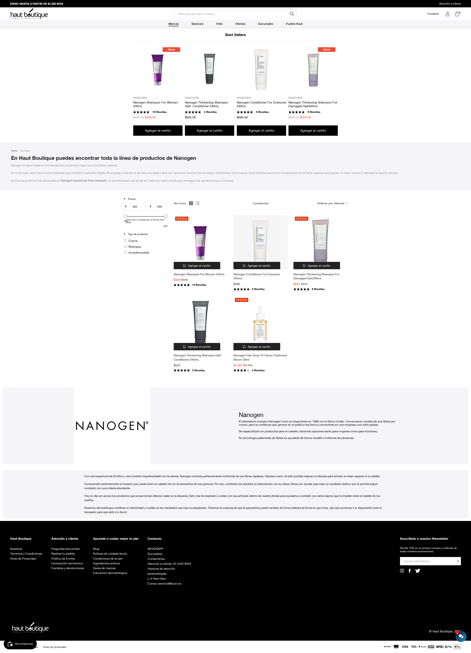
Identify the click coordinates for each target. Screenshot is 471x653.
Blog (96, 548)
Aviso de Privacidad (23, 558)
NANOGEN (140, 97)
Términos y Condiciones (26, 553)
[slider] (126, 216)
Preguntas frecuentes (65, 548)
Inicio (14, 150)
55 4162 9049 (182, 563)
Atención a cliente (450, 3)
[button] (332, 203)
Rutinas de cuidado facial (110, 553)
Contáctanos (156, 558)
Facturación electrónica (67, 563)
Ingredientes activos (106, 563)
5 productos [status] (260, 203)
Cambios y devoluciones (67, 568)
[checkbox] (145, 241)
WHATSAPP (155, 548)
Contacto (433, 13)
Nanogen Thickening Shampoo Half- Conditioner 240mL (206, 104)
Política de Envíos (63, 558)
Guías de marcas (104, 568)
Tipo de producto (137, 234)
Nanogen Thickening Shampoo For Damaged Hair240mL (312, 104)
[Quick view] (224, 265)
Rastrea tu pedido (63, 553)
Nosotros (16, 548)
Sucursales (155, 553)
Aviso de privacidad (54, 646)
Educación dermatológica (110, 572)
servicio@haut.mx (169, 583)
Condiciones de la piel (108, 558)
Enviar (458, 561)
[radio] (191, 203)
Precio (131, 198)
